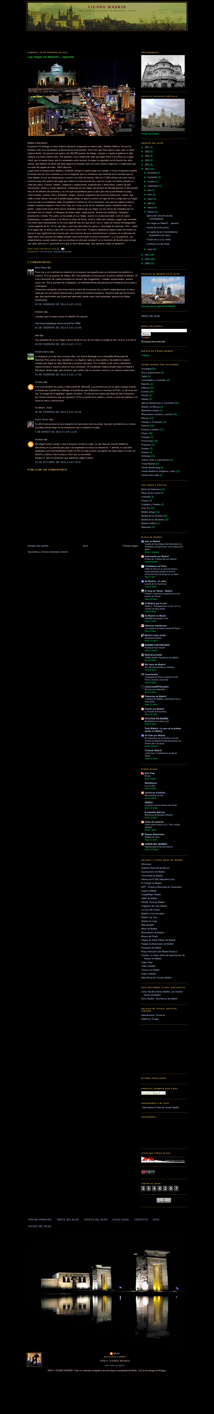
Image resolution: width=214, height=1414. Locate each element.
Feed (156, 1219)
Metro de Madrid (149, 928)
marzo (150, 207)
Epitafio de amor (152, 837)
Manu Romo (41, 267)
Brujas (148, 776)
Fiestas (144, 395)
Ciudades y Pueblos (151, 504)
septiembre (153, 186)
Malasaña (146, 527)
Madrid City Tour (149, 917)
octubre (151, 181)
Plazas (144, 433)
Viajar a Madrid (148, 974)
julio (149, 190)
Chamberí (146, 497)
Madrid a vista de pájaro (153, 913)
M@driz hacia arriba (155, 635)
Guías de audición (154, 822)
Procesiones (147, 441)
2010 (147, 259)
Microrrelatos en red (154, 795)
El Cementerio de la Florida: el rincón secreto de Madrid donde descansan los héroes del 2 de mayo (163, 741)
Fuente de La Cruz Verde (159, 239)
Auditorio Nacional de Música (155, 868)
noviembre (152, 177)
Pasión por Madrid (154, 709)
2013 (147, 164)
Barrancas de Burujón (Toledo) (159, 815)
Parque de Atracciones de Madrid (157, 944)
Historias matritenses (156, 625)
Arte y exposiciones (150, 372)
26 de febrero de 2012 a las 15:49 (58, 327)
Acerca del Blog (96, 1219)
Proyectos (146, 444)
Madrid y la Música (150, 407)
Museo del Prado (149, 936)
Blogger (162, 1370)
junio (150, 194)
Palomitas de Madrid (155, 696)
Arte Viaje (150, 773)
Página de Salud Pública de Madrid (158, 940)
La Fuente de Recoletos (156, 712)
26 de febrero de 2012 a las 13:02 (58, 304)
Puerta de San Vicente (155, 648)
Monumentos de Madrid (152, 932)
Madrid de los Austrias (152, 516)
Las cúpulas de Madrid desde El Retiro (162, 628)
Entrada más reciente (38, 546)
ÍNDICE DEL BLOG (150, 316)
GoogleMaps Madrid (151, 894)
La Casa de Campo (150, 909)
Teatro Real (146, 962)
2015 (147, 156)
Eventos (145, 391)
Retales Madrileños (155, 834)
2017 (147, 147)
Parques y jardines (150, 429)
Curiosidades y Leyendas (153, 380)
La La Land (150, 786)
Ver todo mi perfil (115, 1365)
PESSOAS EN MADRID (156, 718)
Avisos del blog (39, 1226)
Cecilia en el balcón (155, 792)
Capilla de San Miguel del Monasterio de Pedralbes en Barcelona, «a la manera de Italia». (164, 547)
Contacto (141, 1219)
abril (149, 203)
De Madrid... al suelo (155, 581)
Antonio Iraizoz (42, 351)
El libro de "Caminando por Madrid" (161, 559)
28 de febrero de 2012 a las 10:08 (58, 412)
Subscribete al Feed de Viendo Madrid (160, 1107)
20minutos (146, 864)
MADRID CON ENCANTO (157, 645)
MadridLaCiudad (153, 655)
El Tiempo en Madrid (151, 883)
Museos (145, 418)
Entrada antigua (130, 546)
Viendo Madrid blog (150, 467)
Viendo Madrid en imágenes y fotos (158, 471)
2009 (147, 263)
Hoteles (145, 399)
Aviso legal (121, 1219)
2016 (147, 151)
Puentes (145, 448)
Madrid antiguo (148, 512)
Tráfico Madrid (148, 966)
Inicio (85, 546)
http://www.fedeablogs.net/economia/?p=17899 (57, 323)
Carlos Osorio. (42, 419)
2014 (147, 160)
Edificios (145, 388)
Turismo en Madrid (150, 970)
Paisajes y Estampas (151, 422)
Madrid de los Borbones (152, 519)
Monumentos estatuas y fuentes (157, 414)
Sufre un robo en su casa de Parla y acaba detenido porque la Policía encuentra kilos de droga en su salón (161, 571)
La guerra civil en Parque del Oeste (161, 805)
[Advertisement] (107, 40)
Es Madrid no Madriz (155, 616)
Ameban (39, 439)
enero (150, 249)
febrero (151, 212)
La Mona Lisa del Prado (158, 244)
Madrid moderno (63, 252)
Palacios (145, 425)
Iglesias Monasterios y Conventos (157, 403)
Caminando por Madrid (157, 556)
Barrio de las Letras (150, 493)
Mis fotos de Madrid (155, 664)
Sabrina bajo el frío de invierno (159, 847)
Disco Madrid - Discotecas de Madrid (159, 998)
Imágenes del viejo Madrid (154, 906)
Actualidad (46, 252)
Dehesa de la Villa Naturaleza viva (158, 879)
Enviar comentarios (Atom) (55, 552)
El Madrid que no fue (156, 603)
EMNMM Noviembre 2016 (156, 618)
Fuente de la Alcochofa (158, 227)
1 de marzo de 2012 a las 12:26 (56, 432)
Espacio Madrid (148, 891)
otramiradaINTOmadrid (157, 686)
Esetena (39, 382)
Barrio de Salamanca (151, 489)
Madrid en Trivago (150, 1019)
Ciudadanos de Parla (155, 566)
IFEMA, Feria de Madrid (153, 902)
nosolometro (151, 674)
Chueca (145, 500)
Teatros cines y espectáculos (155, 460)
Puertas (145, 452)
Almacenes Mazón (153, 638)
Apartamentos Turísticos (153, 1015)
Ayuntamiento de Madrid (153, 872)
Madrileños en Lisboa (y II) (157, 721)
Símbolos (145, 456)
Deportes (145, 384)
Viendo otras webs (150, 475)
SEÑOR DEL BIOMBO (156, 844)
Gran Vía (145, 508)
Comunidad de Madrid (151, 875)
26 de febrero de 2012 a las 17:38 (58, 374)
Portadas (145, 437)
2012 (147, 169)
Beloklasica (151, 783)
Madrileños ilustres (150, 410)
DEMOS (149, 802)
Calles (144, 376)
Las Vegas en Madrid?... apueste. (51, 57)
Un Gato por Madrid (155, 735)
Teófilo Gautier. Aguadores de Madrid (161, 657)
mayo (150, 199)
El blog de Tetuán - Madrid (158, 591)
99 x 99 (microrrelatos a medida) (159, 667)
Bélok (116, 1353)
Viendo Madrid (107, 7)
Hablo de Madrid (149, 898)
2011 (147, 255)
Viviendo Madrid (153, 750)
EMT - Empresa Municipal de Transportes (161, 887)
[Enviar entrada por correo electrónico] (62, 249)
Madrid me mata (149, 921)
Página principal (40, 1219)
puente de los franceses (156, 584)
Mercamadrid (147, 925)
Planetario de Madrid (151, 948)
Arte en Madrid (152, 541)
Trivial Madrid (147, 463)
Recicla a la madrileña (155, 689)
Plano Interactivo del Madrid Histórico (159, 951)
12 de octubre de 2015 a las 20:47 (58, 462)
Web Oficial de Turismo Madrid (156, 977)
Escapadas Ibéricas (155, 812)
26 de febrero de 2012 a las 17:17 (58, 344)
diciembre (152, 173)
